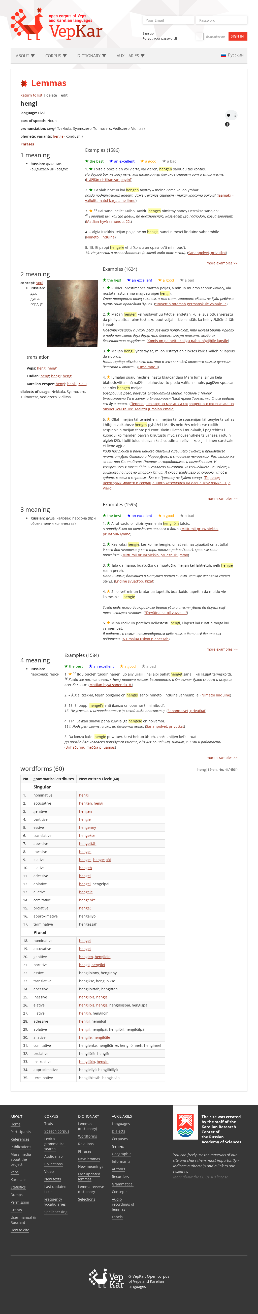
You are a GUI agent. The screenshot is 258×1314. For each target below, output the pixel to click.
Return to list (31, 95)
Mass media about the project (21, 1159)
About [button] (23, 55)
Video (49, 1171)
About (16, 1116)
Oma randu (148, 366)
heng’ (52, 368)
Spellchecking (56, 1211)
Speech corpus (56, 1131)
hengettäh (87, 843)
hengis (102, 997)
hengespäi (102, 859)
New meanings (90, 1166)
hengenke (87, 900)
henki (72, 383)
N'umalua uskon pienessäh (146, 638)
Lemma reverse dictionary (91, 1189)
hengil (84, 1021)
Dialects (118, 1131)
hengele (86, 892)
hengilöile (101, 1037)
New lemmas (89, 1158)
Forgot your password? (160, 38)
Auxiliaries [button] (128, 55)
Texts (48, 1123)
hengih (85, 1013)
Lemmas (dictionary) (87, 1126)
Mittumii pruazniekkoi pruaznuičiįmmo (155, 555)
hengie (85, 819)
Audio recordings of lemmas (123, 1204)
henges (85, 851)
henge (58, 136)
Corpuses (120, 1138)
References (20, 1139)
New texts (52, 1179)
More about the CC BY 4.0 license (200, 1176)
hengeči (85, 908)
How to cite (20, 1230)
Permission (20, 1202)
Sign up (148, 33)
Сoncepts (119, 1191)
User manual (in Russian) (24, 1220)
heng (41, 368)
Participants (21, 1131)
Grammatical (123, 1184)
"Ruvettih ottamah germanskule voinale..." (191, 303)
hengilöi (98, 964)
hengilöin (103, 956)
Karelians (18, 1179)
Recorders (120, 1176)
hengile (85, 1037)
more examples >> (222, 263)
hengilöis (86, 997)
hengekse (87, 835)
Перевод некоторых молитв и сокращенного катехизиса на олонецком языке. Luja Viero (167, 483)
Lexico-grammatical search (55, 1143)
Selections (86, 1199)
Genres (118, 1146)
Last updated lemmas (89, 1176)
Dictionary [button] (89, 55)
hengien (86, 956)
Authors (118, 1169)
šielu (83, 383)
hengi (56, 376)
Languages (121, 1123)
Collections (53, 1164)
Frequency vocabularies (55, 1202)
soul (39, 282)
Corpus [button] (53, 55)
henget (85, 940)
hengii (84, 964)
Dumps (17, 1194)
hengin (103, 1061)
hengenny (87, 827)
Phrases (84, 1151)
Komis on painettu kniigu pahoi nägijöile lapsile (188, 340)
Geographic (121, 1153)
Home (15, 1124)
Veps (15, 1172)
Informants (121, 1161)
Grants (16, 1209)
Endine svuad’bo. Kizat (134, 581)
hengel (85, 875)
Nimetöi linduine (100, 237)
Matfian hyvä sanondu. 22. (108, 221)
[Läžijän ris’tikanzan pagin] (108, 179)
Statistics (18, 1187)
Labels (117, 1216)
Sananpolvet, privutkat (207, 252)
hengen (85, 803)
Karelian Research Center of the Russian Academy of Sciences (221, 1134)
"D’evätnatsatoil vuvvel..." (166, 612)
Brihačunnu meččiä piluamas (90, 747)
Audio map (53, 1156)
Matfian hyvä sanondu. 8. (110, 684)
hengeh (85, 867)
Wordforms (87, 1136)
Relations (86, 1143)
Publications (21, 1146)
